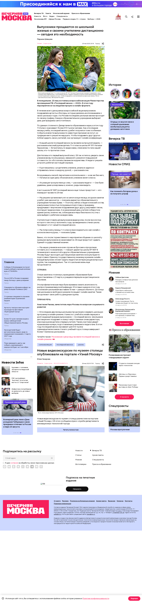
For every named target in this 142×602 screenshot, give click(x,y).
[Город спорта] (118, 16)
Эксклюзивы (117, 104)
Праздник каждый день (15, 402)
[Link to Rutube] (36, 466)
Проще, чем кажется (121, 174)
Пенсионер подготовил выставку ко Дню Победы (128, 386)
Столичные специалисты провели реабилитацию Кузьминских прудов (16, 298)
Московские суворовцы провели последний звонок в (68, 338)
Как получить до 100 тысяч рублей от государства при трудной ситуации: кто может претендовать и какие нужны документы (124, 179)
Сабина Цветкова (122, 277)
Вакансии (111, 501)
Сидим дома (47, 43)
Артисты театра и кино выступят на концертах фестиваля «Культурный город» (16, 310)
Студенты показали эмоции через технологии (129, 364)
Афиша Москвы (55, 19)
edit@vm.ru (57, 514)
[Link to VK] (9, 466)
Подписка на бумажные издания (82, 501)
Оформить (77, 489)
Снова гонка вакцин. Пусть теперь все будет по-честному (126, 302)
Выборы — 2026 (94, 19)
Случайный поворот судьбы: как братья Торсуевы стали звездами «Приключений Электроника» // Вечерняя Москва (115, 93)
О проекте (124, 397)
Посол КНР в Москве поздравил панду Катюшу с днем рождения (16, 279)
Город (6, 274)
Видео (51, 16)
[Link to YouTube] (23, 466)
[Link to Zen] (18, 466)
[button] (5, 407)
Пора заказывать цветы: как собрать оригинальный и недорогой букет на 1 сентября (16, 345)
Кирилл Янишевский (123, 288)
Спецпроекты (62, 16)
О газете (57, 501)
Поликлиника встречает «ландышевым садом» (120, 356)
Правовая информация (62, 503)
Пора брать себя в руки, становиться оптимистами (124, 291)
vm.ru (120, 511)
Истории (115, 84)
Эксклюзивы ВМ (40, 19)
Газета (48, 13)
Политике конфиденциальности (96, 598)
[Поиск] (126, 17)
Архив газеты (97, 455)
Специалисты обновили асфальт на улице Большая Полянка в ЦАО (17, 288)
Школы (81, 345)
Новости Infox (13, 362)
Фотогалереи (80, 464)
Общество (7, 339)
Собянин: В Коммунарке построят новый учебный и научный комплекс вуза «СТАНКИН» (17, 269)
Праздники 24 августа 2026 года (17, 407)
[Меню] (138, 17)
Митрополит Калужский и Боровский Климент (125, 310)
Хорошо (134, 598)
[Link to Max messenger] (4, 466)
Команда (120, 501)
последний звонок (65, 345)
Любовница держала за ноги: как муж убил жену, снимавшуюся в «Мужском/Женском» (123, 125)
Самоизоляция (45, 345)
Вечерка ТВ (38, 13)
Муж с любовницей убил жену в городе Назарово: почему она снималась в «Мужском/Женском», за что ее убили (124, 110)
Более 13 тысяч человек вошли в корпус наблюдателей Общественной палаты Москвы (16, 321)
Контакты (128, 501)
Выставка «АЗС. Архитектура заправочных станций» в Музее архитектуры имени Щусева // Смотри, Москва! (126, 93)
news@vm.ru (91, 514)
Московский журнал (61, 13)
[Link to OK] (13, 466)
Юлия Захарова (43, 359)
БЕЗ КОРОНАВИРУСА (61, 363)
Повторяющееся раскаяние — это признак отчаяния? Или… (126, 314)
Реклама (65, 501)
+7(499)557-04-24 (118, 512)
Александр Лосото (122, 299)
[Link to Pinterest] (41, 466)
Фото (45, 16)
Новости (37, 16)
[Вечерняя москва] (26, 509)
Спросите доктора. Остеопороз (124, 151)
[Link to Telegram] (27, 466)
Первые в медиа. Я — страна (74, 19)
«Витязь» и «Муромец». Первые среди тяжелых (128, 375)
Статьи (78, 455)
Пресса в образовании (81, 13)
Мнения (114, 272)
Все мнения (124, 323)
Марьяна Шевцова (44, 39)
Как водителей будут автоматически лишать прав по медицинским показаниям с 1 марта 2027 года (17, 333)
